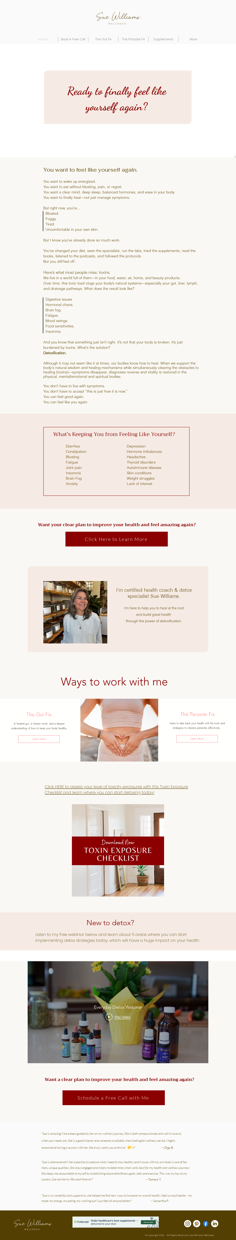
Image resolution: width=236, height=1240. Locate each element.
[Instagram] (187, 1223)
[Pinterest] (196, 1223)
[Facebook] (205, 1223)
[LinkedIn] (214, 1223)
